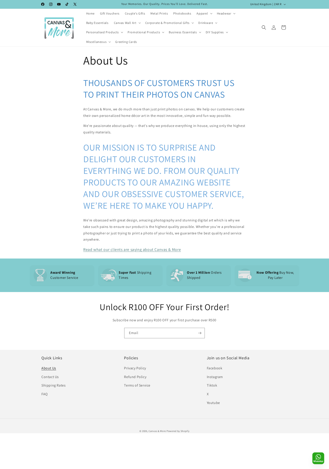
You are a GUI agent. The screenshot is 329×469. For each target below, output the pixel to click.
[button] (204, 13)
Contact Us (50, 376)
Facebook (214, 368)
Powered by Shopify (178, 431)
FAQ (44, 394)
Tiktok (212, 385)
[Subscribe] (200, 333)
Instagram (215, 376)
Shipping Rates (53, 385)
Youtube (213, 402)
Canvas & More (157, 431)
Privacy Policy (135, 368)
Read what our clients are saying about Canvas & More (132, 249)
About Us (48, 368)
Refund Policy (135, 376)
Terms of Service (137, 385)
